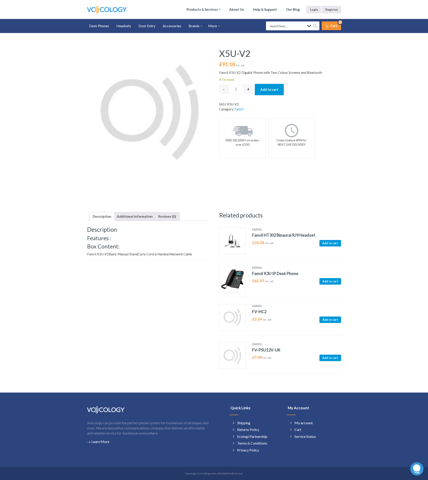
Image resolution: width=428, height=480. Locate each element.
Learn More (100, 441)
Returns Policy (248, 429)
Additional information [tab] (135, 216)
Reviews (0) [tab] (167, 216)
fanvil (239, 109)
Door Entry (146, 26)
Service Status (305, 436)
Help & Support (265, 9)
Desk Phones (99, 26)
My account (303, 423)
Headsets (123, 26)
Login (314, 9)
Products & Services (202, 9)
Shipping (243, 423)
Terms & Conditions (252, 443)
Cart (297, 429)
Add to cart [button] (330, 243)
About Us (236, 9)
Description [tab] (102, 216)
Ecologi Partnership (252, 436)
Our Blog (293, 9)
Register (331, 9)
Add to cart (269, 89)
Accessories (172, 26)
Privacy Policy (248, 450)
